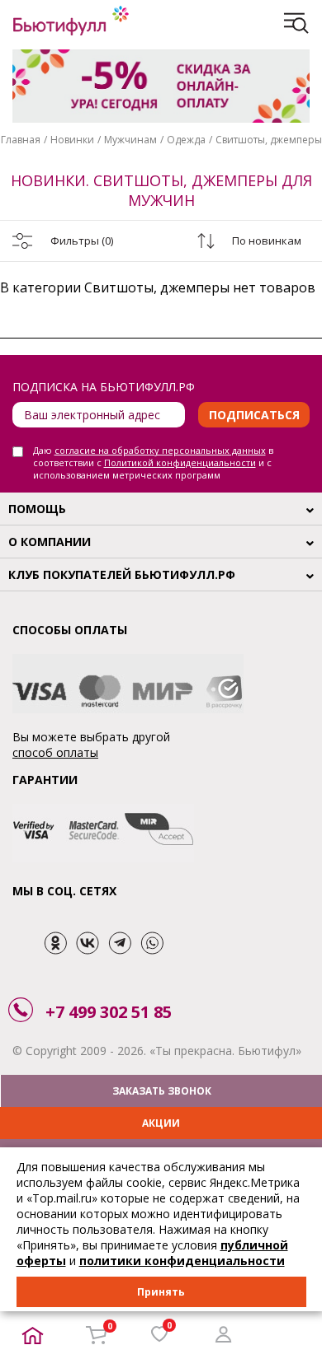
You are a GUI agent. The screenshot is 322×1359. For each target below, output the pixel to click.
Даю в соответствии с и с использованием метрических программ (153, 462)
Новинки (72, 140)
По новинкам (266, 240)
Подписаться (254, 415)
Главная (20, 140)
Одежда (186, 140)
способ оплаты (55, 752)
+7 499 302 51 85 (108, 1012)
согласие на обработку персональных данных (160, 450)
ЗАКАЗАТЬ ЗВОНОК (161, 1091)
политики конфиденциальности (182, 1260)
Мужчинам (130, 140)
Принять (161, 1292)
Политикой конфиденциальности (180, 462)
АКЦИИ (161, 1123)
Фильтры (81, 240)
